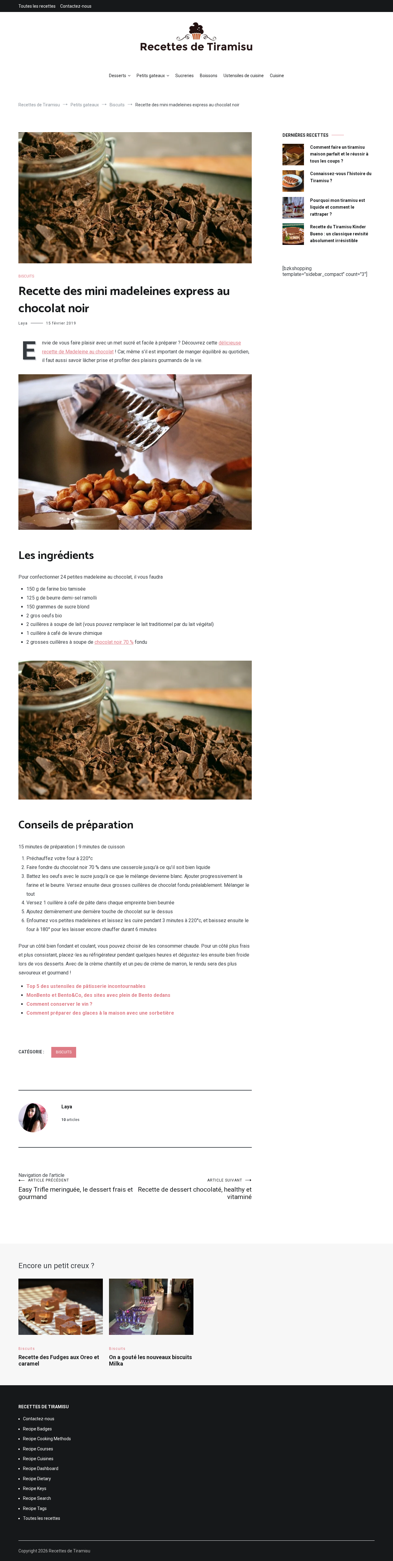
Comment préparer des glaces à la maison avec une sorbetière (100, 1013)
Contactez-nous (75, 6)
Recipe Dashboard (40, 1468)
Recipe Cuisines (38, 1458)
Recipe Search (37, 1498)
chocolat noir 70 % (114, 642)
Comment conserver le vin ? (59, 1004)
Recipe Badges (37, 1428)
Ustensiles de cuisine (244, 75)
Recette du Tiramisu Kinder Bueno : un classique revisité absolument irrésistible (339, 233)
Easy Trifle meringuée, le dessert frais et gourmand (75, 1189)
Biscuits (26, 276)
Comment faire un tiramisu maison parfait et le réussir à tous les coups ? (339, 154)
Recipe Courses (38, 1448)
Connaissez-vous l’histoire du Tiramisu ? (341, 177)
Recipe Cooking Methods (47, 1438)
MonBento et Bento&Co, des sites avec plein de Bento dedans (98, 995)
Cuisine (277, 75)
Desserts (117, 75)
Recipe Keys (34, 1488)
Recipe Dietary (37, 1478)
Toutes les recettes (37, 6)
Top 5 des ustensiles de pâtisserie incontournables (86, 986)
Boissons (208, 75)
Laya (23, 323)
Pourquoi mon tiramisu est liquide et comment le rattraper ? (337, 207)
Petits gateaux (151, 75)
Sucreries (184, 75)
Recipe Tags (35, 1508)
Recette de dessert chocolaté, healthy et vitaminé (195, 1189)
